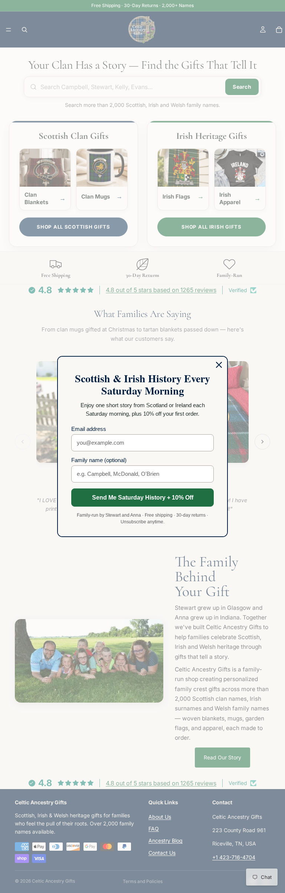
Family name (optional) (99, 460)
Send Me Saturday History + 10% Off (142, 497)
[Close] (219, 365)
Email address (88, 429)
